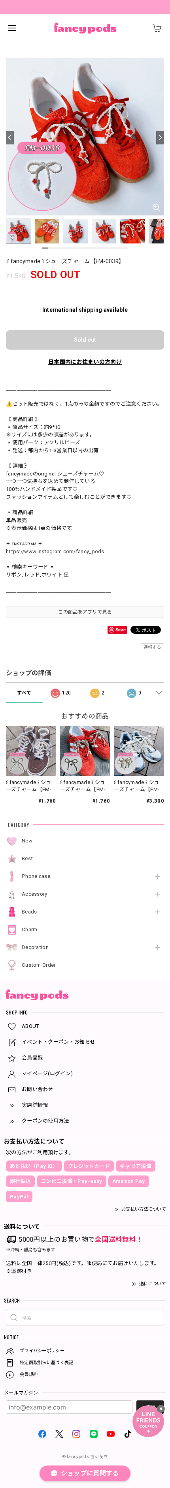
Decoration (35, 947)
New (27, 841)
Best (27, 858)
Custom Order (39, 965)
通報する (152, 647)
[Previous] (10, 137)
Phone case (36, 876)
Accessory (34, 894)
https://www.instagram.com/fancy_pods (55, 551)
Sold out (85, 340)
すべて (24, 693)
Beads (29, 912)
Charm (30, 929)
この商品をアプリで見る (84, 612)
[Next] (160, 137)
